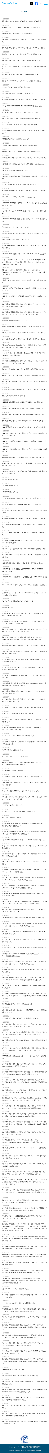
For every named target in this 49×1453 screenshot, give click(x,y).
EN (41, 3)
